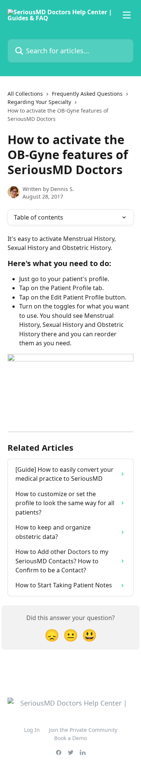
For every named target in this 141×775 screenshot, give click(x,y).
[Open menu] (126, 15)
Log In (32, 729)
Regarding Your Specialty (39, 101)
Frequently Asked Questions (87, 93)
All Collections (25, 93)
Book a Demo (70, 738)
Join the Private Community (83, 729)
